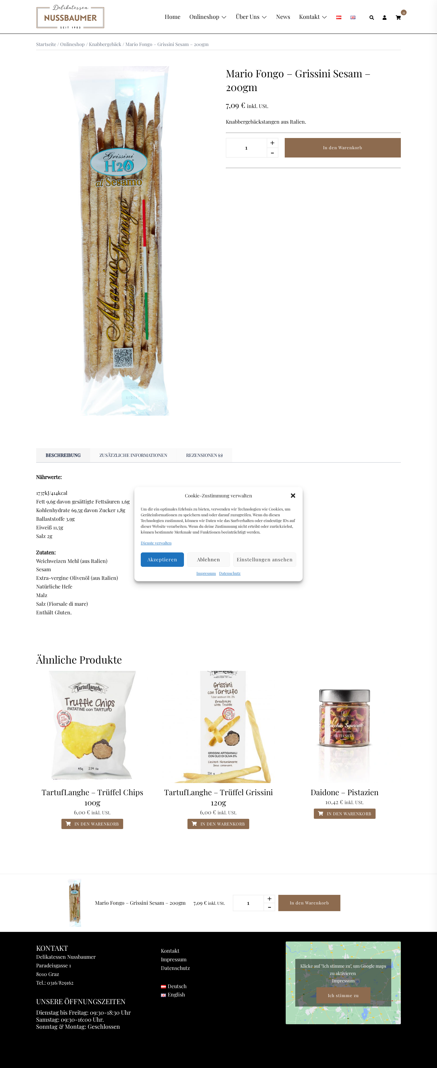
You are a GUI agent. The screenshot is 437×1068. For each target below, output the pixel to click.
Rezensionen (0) (204, 455)
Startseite (46, 44)
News (283, 16)
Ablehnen (208, 560)
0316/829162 (60, 982)
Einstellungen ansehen (265, 560)
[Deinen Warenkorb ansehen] (398, 16)
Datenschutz (230, 573)
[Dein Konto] (385, 17)
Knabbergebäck (105, 44)
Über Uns (247, 16)
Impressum (206, 573)
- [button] (272, 152)
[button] (293, 495)
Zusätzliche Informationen (133, 455)
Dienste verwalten (156, 542)
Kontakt (309, 16)
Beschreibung (63, 455)
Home (172, 16)
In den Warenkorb (342, 147)
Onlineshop (204, 16)
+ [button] (272, 142)
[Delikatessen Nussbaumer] (70, 16)
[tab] (63, 455)
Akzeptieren (162, 560)
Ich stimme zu (343, 995)
